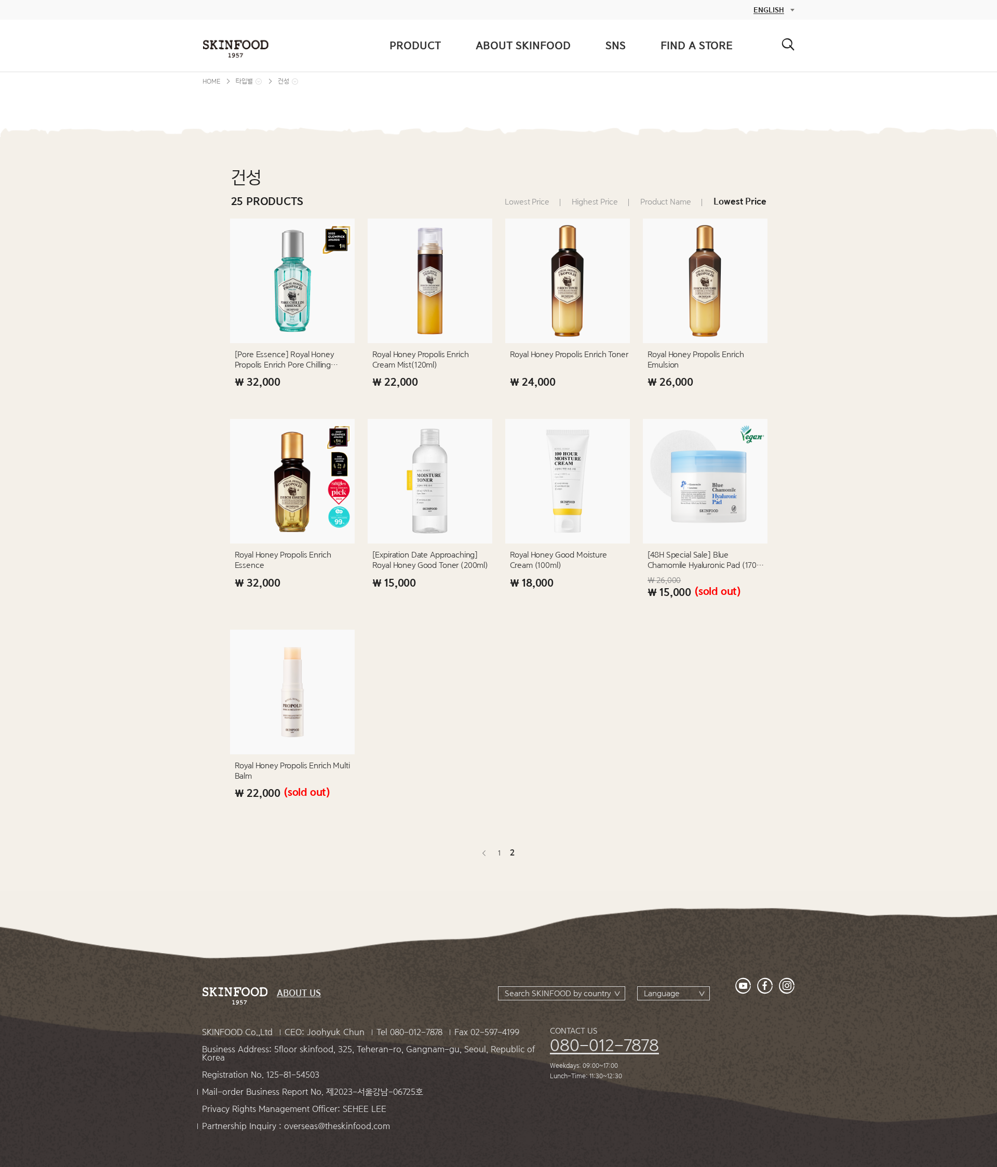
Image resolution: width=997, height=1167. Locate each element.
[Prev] (485, 853)
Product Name (665, 202)
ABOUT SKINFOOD (523, 45)
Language (662, 993)
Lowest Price (527, 202)
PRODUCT (415, 45)
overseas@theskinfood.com (337, 1126)
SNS (615, 45)
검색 (788, 44)
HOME (211, 81)
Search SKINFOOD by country (558, 993)
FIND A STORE (697, 45)
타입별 (244, 81)
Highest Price (594, 202)
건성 (283, 81)
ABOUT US (299, 993)
